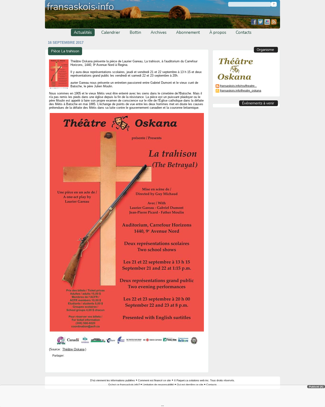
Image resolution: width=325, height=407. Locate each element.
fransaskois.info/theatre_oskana (240, 90)
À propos (217, 32)
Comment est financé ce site (154, 380)
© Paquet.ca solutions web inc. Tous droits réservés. (204, 380)
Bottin (135, 32)
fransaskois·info (80, 7)
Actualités (83, 32)
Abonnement (188, 32)
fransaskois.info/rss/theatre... (238, 85)
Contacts (243, 32)
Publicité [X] (316, 386)
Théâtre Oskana (73, 349)
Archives (159, 32)
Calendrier (110, 32)
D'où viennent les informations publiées (112, 380)
